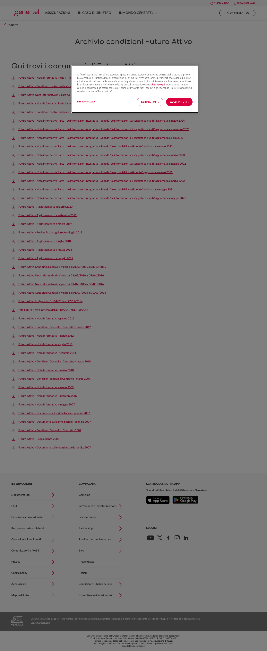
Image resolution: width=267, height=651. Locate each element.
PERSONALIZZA (86, 101)
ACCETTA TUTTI (179, 101)
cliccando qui (158, 84)
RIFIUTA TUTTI (150, 101)
